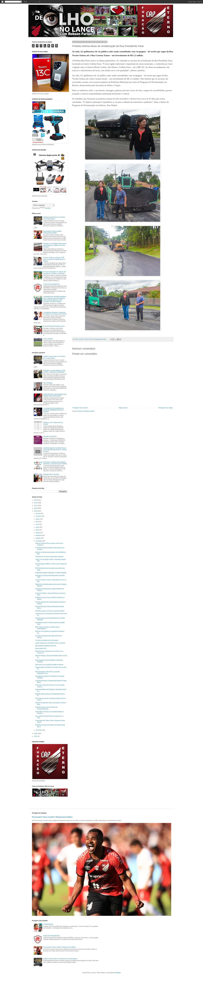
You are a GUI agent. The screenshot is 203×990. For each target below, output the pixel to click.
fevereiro (39, 516)
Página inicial (123, 408)
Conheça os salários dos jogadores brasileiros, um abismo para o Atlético (55, 463)
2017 (36, 505)
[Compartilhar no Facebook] (118, 339)
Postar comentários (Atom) (86, 411)
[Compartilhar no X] (115, 339)
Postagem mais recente (80, 408)
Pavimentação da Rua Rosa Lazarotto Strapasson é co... (47, 672)
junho (38, 527)
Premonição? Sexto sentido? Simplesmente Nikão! (52, 232)
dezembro (39, 730)
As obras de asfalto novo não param (46, 640)
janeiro (38, 513)
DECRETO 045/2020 (50, 436)
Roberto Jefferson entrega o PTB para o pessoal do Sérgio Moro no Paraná (54, 259)
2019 (36, 511)
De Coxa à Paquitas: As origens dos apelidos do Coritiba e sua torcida (54, 272)
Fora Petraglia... (48, 383)
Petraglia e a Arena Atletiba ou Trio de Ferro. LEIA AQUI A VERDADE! (54, 371)
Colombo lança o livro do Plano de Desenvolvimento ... (46, 708)
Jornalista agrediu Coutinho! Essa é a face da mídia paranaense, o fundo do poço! (55, 449)
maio (37, 524)
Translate (48, 208)
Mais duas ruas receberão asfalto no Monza (49, 664)
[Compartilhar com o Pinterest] (120, 339)
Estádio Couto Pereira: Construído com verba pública (54, 218)
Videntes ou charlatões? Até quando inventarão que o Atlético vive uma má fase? (54, 245)
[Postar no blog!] (113, 339)
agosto (38, 533)
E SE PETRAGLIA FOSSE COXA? (54, 326)
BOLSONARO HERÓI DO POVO (45, 646)
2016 (36, 503)
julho (37, 530)
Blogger (118, 972)
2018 (36, 508)
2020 (36, 733)
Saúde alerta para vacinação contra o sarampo (50, 643)
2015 (36, 500)
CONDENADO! (48, 924)
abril (37, 522)
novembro (39, 541)
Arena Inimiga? (48, 339)
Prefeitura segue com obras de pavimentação (49, 611)
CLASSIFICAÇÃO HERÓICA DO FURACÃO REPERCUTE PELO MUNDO (53, 410)
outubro (38, 538)
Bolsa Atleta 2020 (41, 648)
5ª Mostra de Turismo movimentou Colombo (49, 556)
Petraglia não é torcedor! (51, 474)
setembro (39, 535)
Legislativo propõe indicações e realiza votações (50, 572)
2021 (36, 736)
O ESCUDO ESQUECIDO (51, 284)
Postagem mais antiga (165, 408)
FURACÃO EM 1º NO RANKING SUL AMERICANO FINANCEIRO (55, 395)
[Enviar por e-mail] (111, 339)
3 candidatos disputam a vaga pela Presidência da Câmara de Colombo (55, 313)
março (38, 519)
